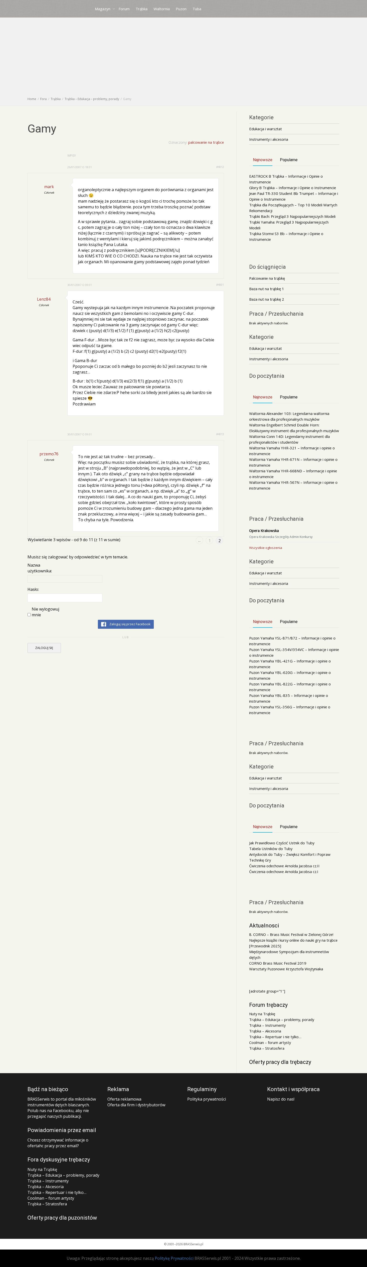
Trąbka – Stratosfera (266, 1048)
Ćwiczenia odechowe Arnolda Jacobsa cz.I (283, 871)
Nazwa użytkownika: (39, 568)
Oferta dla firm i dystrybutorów (136, 1105)
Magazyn (103, 8)
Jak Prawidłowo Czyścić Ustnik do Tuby (281, 842)
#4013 (220, 434)
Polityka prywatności (206, 1099)
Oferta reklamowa (124, 1099)
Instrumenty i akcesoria (268, 139)
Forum (124, 8)
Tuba (196, 8)
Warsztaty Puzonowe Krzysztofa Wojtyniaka (286, 968)
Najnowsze (262, 159)
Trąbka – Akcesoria (265, 1030)
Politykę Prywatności (174, 1258)
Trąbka (142, 8)
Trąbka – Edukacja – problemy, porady (281, 1019)
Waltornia (162, 8)
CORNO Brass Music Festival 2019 (277, 963)
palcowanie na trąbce (206, 142)
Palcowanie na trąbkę (267, 278)
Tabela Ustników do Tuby (270, 848)
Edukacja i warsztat (265, 128)
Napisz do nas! (280, 1099)
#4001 (220, 284)
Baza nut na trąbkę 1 (266, 288)
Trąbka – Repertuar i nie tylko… (275, 1036)
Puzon (181, 8)
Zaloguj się (44, 648)
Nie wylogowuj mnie (45, 612)
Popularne (289, 159)
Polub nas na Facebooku (50, 1110)
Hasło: (33, 589)
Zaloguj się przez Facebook (130, 624)
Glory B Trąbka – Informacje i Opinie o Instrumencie (292, 187)
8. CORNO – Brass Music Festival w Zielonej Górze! (291, 934)
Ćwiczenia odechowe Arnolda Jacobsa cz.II (284, 865)
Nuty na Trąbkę (262, 1013)
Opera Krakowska (264, 530)
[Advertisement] (183, 59)
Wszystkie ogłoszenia (265, 547)
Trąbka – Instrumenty (267, 1025)
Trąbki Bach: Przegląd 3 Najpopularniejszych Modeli (292, 216)
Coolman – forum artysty (270, 1042)
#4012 (220, 167)
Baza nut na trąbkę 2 (266, 299)
